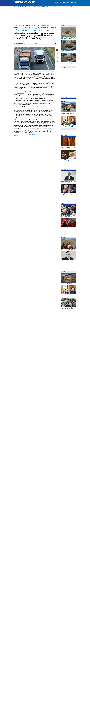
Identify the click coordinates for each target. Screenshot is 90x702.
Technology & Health (41, 6)
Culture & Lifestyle (28, 6)
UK (14, 45)
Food (23, 6)
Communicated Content (24, 25)
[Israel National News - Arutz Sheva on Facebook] (70, 5)
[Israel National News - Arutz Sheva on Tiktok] (75, 5)
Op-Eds (15, 6)
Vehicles (18, 45)
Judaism (19, 6)
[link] (68, 38)
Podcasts (34, 6)
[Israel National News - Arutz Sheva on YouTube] (74, 5)
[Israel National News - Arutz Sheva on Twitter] (68, 5)
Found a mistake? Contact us (34, 134)
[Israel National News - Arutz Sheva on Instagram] (72, 5)
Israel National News (17, 25)
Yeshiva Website (49, 6)
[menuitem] (15, 5)
